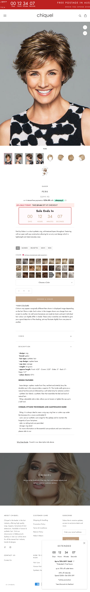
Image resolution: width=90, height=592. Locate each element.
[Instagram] (10, 547)
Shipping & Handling (40, 520)
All (18, 248)
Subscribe (71, 540)
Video (21, 336)
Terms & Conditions (40, 528)
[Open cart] (85, 15)
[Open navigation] (5, 16)
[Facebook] (5, 547)
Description (24, 347)
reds (49, 248)
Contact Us (8, 560)
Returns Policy (38, 532)
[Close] (84, 543)
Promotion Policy (39, 524)
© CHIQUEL (10, 585)
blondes (25, 248)
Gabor (45, 186)
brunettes (34, 248)
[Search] (80, 15)
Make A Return (38, 535)
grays (43, 248)
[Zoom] (85, 27)
